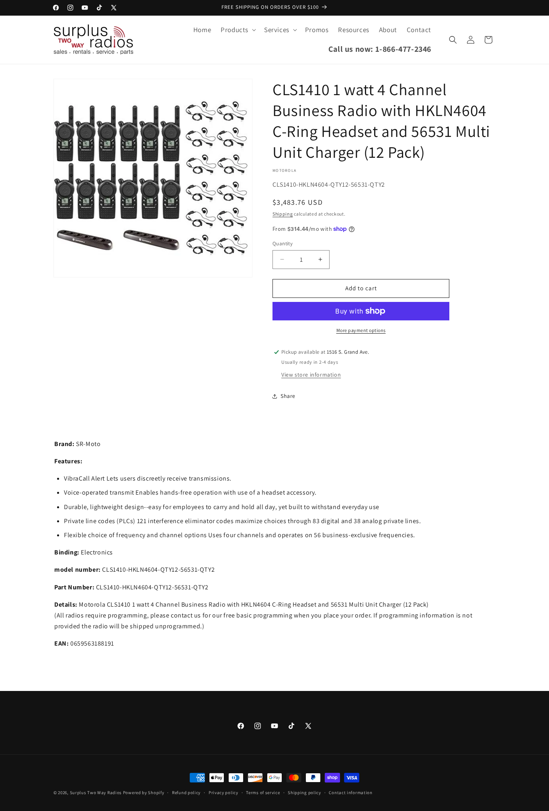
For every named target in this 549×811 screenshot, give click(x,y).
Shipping (282, 214)
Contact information (350, 792)
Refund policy (186, 792)
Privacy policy (223, 792)
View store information (311, 374)
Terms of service (263, 792)
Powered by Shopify (143, 792)
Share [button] (288, 395)
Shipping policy (304, 792)
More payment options (361, 330)
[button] (237, 29)
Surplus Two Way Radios (96, 792)
